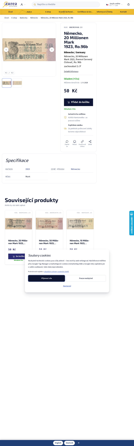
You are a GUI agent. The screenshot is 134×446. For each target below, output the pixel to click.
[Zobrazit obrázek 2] (17, 83)
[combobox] (67, 4)
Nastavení (67, 286)
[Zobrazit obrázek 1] (6, 83)
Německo (34, 17)
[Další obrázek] (51, 49)
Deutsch (69, 443)
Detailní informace (71, 71)
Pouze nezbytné (86, 278)
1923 (28, 169)
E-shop (14, 17)
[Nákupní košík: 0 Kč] (128, 4)
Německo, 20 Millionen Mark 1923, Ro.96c (18, 243)
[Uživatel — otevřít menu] (23, 4)
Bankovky (23, 17)
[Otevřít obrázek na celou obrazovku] (29, 49)
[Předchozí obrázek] (6, 49)
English (58, 443)
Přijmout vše (46, 278)
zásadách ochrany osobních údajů (56, 271)
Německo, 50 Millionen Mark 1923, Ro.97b (49, 243)
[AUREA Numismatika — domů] (10, 4)
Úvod (6, 17)
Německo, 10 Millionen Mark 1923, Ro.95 (80, 243)
